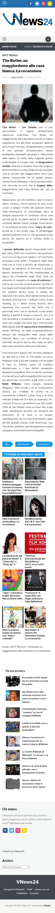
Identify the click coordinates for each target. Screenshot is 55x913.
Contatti (34, 893)
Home (5, 647)
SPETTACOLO (10, 55)
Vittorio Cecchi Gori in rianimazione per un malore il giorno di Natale (35, 741)
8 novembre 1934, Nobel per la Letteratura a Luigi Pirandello (35, 681)
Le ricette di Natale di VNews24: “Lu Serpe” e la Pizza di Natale (35, 755)
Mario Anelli (17, 77)
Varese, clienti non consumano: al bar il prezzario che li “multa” (34, 783)
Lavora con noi (42, 889)
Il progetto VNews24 (14, 889)
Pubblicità (22, 893)
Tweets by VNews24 (13, 851)
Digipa (47, 905)
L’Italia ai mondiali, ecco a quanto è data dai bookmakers (35, 726)
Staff (29, 889)
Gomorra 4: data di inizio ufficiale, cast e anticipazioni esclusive (34, 769)
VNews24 (27, 882)
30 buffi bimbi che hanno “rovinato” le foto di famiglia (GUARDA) (34, 712)
